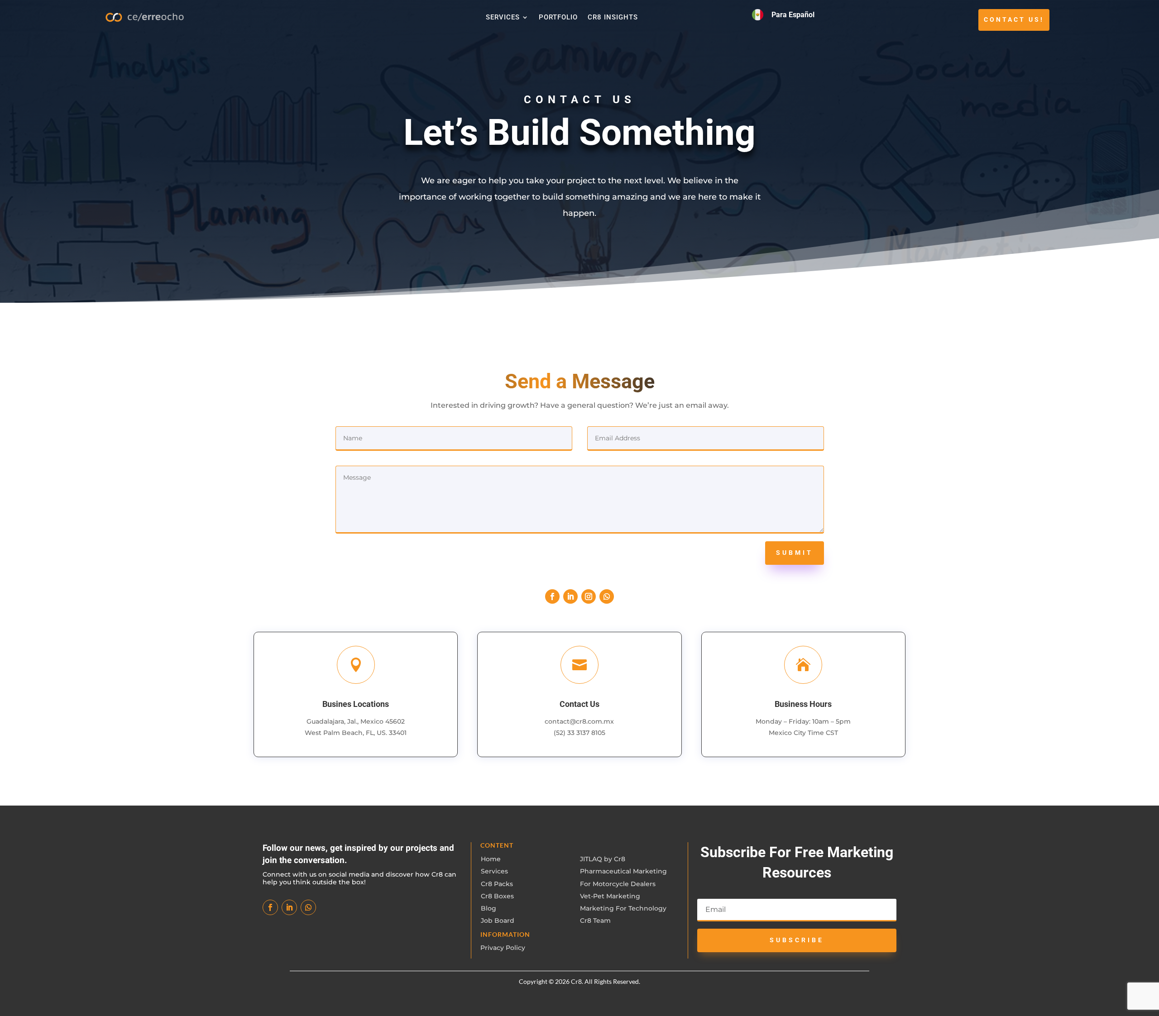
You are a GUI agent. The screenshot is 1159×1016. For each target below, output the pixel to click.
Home (491, 859)
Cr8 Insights (613, 17)
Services (503, 17)
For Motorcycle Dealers (618, 884)
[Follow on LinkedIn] (570, 596)
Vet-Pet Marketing (610, 896)
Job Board (497, 920)
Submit (794, 552)
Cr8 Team (595, 920)
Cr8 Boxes (497, 896)
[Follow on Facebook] (552, 596)
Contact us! (1014, 19)
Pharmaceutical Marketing (623, 871)
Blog (488, 908)
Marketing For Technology (623, 908)
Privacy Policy (502, 948)
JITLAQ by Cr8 (602, 859)
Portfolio (558, 17)
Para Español (792, 14)
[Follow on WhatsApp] (606, 596)
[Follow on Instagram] (588, 596)
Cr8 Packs (497, 884)
